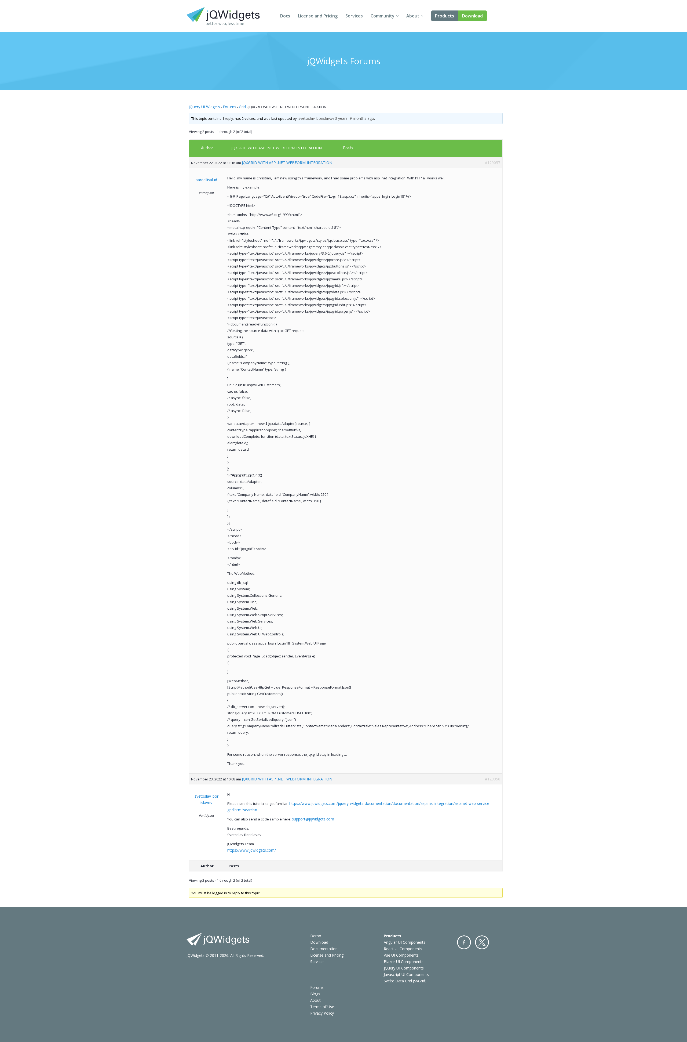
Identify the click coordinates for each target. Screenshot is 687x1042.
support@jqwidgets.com (313, 819)
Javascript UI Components (406, 974)
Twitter (482, 942)
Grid (242, 106)
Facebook (464, 942)
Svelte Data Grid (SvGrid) (405, 980)
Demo (315, 935)
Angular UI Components (404, 942)
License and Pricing (318, 16)
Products (444, 16)
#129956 (492, 779)
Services (354, 16)
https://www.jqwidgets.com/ (251, 850)
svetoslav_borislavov (316, 118)
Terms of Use (322, 1006)
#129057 (492, 162)
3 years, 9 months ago (354, 118)
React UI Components (403, 948)
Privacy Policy (322, 1013)
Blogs (315, 993)
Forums (229, 106)
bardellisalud (206, 179)
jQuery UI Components (404, 968)
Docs (285, 16)
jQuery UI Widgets (204, 106)
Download (472, 16)
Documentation (324, 948)
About (412, 16)
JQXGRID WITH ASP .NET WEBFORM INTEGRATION (276, 147)
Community (382, 16)
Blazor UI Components (403, 961)
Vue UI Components (401, 955)
